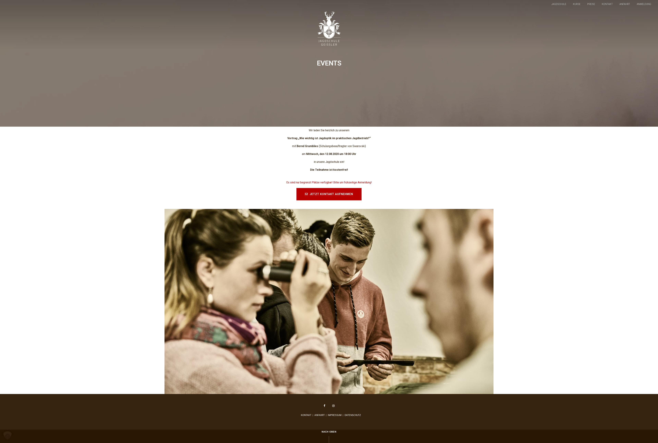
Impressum (335, 415)
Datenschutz (353, 415)
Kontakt (607, 4)
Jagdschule (558, 4)
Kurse (577, 4)
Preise (591, 4)
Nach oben (329, 431)
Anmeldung (644, 4)
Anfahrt (624, 4)
